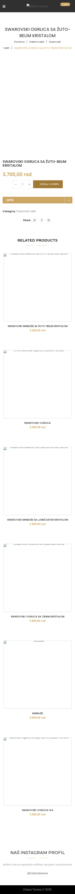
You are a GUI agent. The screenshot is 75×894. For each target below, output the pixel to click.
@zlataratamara (37, 873)
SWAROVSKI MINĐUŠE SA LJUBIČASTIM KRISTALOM (37, 519)
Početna (19, 42)
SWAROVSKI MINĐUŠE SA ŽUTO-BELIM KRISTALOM (38, 326)
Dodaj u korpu (49, 184)
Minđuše (37, 713)
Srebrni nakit (36, 42)
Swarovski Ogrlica (37, 423)
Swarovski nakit (26, 211)
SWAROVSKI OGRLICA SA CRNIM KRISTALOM (37, 616)
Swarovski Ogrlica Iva (37, 810)
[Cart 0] (70, 6)
